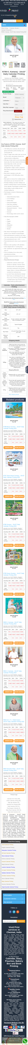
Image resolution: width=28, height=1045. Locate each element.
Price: (17, 117)
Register (16, 4)
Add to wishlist (7, 88)
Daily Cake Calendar (13, 812)
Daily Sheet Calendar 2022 (12, 810)
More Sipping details (14, 394)
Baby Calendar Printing (7, 881)
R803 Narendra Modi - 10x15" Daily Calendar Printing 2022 (13, 769)
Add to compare (15, 87)
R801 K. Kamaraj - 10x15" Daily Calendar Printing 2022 (12, 671)
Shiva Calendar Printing (7, 856)
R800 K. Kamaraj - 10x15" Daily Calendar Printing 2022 (12, 623)
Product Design (7, 94)
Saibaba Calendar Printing (8, 872)
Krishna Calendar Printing (8, 858)
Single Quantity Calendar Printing (10, 887)
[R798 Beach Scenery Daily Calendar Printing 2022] (14, 414)
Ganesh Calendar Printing (8, 861)
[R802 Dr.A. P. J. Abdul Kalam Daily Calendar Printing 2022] (14, 707)
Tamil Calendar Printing (7, 844)
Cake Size (6, 104)
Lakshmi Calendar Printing (8, 867)
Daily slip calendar (12, 802)
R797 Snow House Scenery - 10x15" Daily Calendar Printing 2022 (13, 476)
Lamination (6, 100)
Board (4, 97)
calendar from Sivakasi (12, 804)
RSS (17, 911)
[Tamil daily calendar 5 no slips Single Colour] (17, 65)
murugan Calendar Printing (8, 870)
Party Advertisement (8, 110)
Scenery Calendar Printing (8, 884)
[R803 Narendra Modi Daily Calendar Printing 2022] (14, 756)
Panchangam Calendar (12, 808)
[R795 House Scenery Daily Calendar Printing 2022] (14, 560)
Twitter (14, 911)
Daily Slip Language (8, 107)
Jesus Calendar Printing (8, 878)
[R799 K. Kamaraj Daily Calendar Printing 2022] (4, 65)
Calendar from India (12, 798)
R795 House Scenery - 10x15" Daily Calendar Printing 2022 (13, 574)
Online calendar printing (12, 800)
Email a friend (22, 87)
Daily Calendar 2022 (13, 806)
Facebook (10, 911)
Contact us (27, 161)
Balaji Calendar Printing (7, 864)
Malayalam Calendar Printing (9, 850)
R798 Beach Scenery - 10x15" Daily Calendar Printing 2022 (13, 427)
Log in (22, 4)
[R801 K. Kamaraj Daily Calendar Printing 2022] (14, 658)
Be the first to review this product (14, 85)
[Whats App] (25, 1041)
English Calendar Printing (8, 847)
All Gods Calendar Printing (8, 853)
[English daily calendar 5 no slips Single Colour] (23, 65)
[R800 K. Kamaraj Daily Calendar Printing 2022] (14, 609)
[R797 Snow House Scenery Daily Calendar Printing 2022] (14, 463)
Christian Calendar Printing (8, 875)
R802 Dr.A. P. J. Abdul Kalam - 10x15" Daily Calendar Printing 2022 (13, 720)
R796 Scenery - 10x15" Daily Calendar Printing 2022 (11, 525)
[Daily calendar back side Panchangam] (10, 65)
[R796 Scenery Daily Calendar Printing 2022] (14, 511)
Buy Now (16, 303)
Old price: (17, 115)
